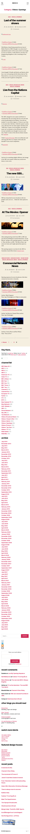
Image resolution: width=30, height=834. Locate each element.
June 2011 (4, 475)
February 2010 (5, 507)
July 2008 (4, 547)
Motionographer (5, 717)
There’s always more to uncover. (11, 789)
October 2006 (5, 591)
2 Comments (16, 29)
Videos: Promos (6, 425)
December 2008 (6, 536)
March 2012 (5, 467)
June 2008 (4, 549)
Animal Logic (20, 251)
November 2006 (6, 589)
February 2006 (5, 608)
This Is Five (4, 738)
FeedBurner (18, 664)
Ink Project (4, 749)
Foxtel (3, 395)
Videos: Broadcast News (16, 84)
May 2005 (4, 627)
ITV (2, 398)
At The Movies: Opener (15, 212)
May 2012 (4, 464)
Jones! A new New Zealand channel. (12, 777)
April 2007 (4, 578)
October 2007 (5, 566)
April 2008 (4, 553)
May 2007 (4, 576)
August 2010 (5, 494)
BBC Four (4, 381)
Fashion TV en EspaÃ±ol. (19, 676)
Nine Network (6, 258)
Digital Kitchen (5, 754)
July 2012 (4, 460)
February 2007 (5, 582)
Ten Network (24, 258)
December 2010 (6, 486)
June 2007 (4, 574)
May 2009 (4, 526)
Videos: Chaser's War (7, 419)
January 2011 (5, 483)
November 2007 (6, 563)
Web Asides (5, 431)
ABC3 (3, 372)
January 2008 (5, 559)
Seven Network (15, 258)
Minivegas (4, 751)
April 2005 (4, 629)
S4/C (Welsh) (5, 406)
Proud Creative (5, 755)
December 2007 (6, 561)
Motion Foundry (5, 752)
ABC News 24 (5, 366)
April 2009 (4, 528)
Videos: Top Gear (6, 427)
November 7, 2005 (21, 96)
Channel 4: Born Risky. (18, 690)
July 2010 (4, 496)
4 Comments (16, 272)
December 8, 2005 (21, 27)
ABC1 (9, 16)
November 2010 (6, 488)
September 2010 (6, 492)
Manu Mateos (5, 680)
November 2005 (6, 614)
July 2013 (4, 445)
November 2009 (6, 513)
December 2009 (6, 511)
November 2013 (6, 443)
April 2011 (4, 477)
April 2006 (4, 603)
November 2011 (6, 471)
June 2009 (4, 523)
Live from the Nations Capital (15, 91)
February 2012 (5, 469)
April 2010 (4, 502)
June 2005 (4, 625)
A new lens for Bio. (6, 767)
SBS (7, 168)
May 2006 (4, 601)
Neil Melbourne (5, 676)
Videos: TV (4, 429)
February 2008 (5, 557)
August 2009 (5, 519)
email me (10, 353)
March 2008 (5, 555)
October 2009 (5, 515)
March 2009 (5, 530)
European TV (5, 393)
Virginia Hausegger (10, 138)
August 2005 (5, 620)
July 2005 (4, 622)
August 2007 (5, 570)
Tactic (3, 757)
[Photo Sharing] (15, 36)
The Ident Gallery (6, 735)
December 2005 (6, 612)
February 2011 (5, 481)
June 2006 (4, 599)
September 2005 (6, 618)
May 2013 (4, 448)
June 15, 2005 (21, 269)
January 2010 (5, 509)
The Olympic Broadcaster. (9, 802)
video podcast (22, 354)
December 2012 (6, 454)
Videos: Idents (5, 421)
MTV (2, 400)
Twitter (23, 353)
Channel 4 (4, 389)
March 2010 (5, 504)
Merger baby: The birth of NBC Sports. (12, 809)
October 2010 (5, 490)
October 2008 (5, 540)
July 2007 (4, 572)
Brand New (4, 708)
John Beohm (10, 27)
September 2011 (6, 473)
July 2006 (4, 597)
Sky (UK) (4, 412)
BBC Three (4, 385)
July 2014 (4, 441)
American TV (5, 374)
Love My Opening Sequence (16, 673)
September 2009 (6, 517)
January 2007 (5, 585)
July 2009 (4, 521)
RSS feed (13, 354)
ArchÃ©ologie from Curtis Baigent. (11, 812)
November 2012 (6, 456)
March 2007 (5, 580)
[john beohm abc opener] (15, 106)
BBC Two (4, 387)
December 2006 (6, 587)
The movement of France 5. (9, 774)
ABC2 (3, 370)
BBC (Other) (5, 379)
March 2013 (5, 450)
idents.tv (15, 3)
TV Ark (3, 739)
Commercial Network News (15, 265)
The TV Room (5, 736)
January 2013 (5, 452)
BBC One (4, 383)
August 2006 (5, 595)
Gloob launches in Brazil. (14, 699)
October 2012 (5, 458)
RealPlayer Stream (7, 42)
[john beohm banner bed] (15, 147)
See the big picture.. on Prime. (10, 816)
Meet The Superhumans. (8, 799)
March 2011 (4, 479)
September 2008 (6, 542)
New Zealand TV (6, 402)
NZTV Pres (4, 741)
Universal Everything (7, 758)
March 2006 (5, 606)
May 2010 (4, 500)
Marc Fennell (5, 712)
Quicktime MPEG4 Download (10, 44)
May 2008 (4, 551)
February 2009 (5, 532)
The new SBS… (14, 173)
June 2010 (4, 498)
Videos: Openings (17, 16)
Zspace (3, 760)
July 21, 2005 (21, 177)
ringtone (5, 134)
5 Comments (16, 98)
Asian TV (4, 377)
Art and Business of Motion (9, 721)
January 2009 (5, 534)
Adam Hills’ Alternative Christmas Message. (14, 786)
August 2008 (5, 544)
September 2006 (6, 593)
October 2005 (5, 616)
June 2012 (4, 462)
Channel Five (5, 391)
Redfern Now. (5, 792)
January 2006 (5, 610)
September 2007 (6, 568)
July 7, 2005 (21, 215)
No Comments (15, 218)
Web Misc (4, 433)
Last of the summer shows (15, 22)
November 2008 (6, 538)
